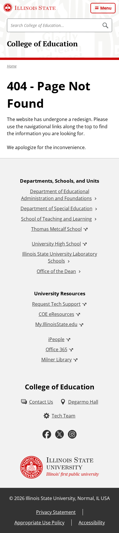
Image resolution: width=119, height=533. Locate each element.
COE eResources (56, 314)
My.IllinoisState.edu (56, 324)
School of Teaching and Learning (56, 219)
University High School (56, 244)
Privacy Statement (56, 512)
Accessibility (92, 522)
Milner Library (56, 359)
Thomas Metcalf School (56, 229)
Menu (105, 8)
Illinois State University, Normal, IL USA (68, 498)
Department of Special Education (56, 208)
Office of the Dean (56, 271)
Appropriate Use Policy (39, 522)
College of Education (42, 43)
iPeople (56, 339)
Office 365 (56, 349)
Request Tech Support (56, 304)
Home (11, 66)
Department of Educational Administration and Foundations (56, 195)
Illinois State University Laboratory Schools (59, 257)
